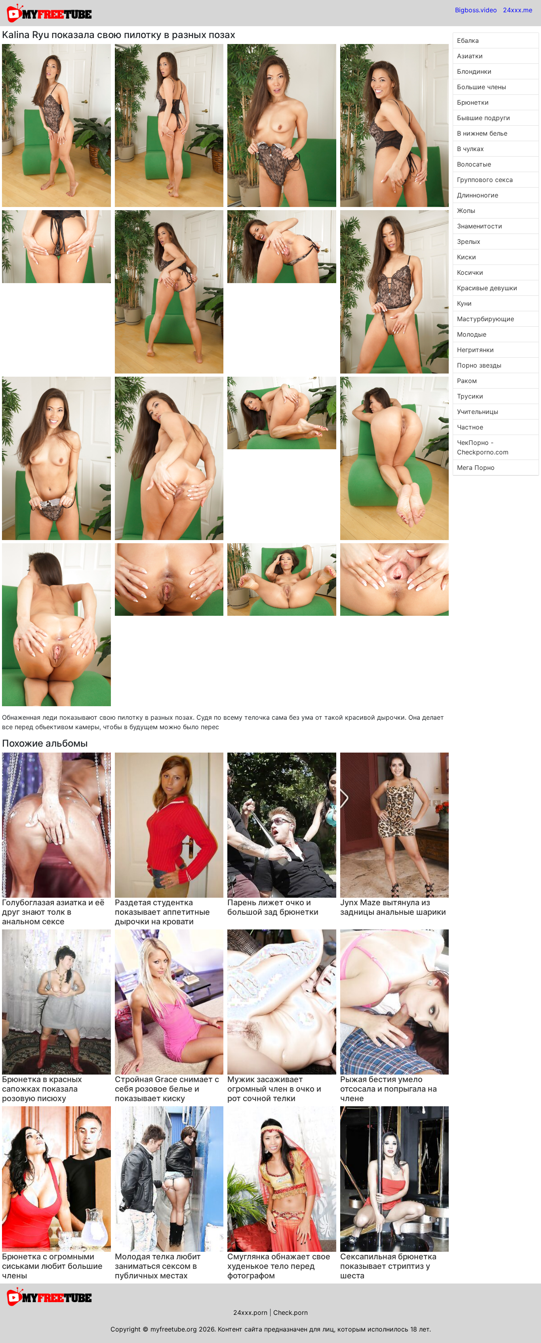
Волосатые (474, 164)
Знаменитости (479, 226)
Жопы (466, 211)
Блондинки (474, 71)
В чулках (470, 149)
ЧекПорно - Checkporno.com (483, 447)
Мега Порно (476, 467)
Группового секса (485, 180)
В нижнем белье (482, 133)
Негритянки (475, 350)
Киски (466, 257)
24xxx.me (517, 10)
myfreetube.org (173, 1329)
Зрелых (468, 241)
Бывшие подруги (483, 118)
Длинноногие (477, 195)
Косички (470, 272)
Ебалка (468, 40)
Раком (467, 381)
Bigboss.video (476, 10)
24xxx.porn (250, 1312)
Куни (464, 303)
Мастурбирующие (485, 319)
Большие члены (481, 87)
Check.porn (290, 1312)
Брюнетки (473, 102)
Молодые (471, 334)
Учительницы (477, 412)
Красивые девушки (487, 288)
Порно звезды (479, 365)
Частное (470, 427)
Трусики (470, 396)
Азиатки (470, 56)
